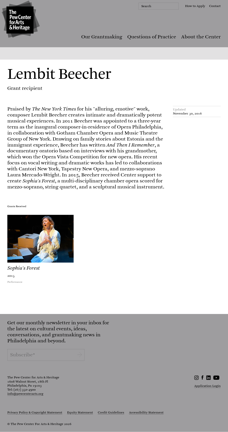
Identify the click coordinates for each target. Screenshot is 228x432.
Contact (215, 6)
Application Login (207, 386)
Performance (14, 282)
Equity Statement (80, 412)
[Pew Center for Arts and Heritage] (20, 20)
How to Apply (195, 6)
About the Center (201, 36)
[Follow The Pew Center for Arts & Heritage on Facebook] (202, 378)
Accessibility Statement (146, 412)
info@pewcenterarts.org (25, 393)
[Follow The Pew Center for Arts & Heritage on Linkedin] (208, 379)
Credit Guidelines (111, 412)
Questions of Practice (151, 36)
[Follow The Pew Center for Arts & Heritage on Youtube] (216, 379)
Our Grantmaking (101, 36)
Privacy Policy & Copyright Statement (34, 412)
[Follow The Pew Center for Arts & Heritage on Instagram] (196, 379)
